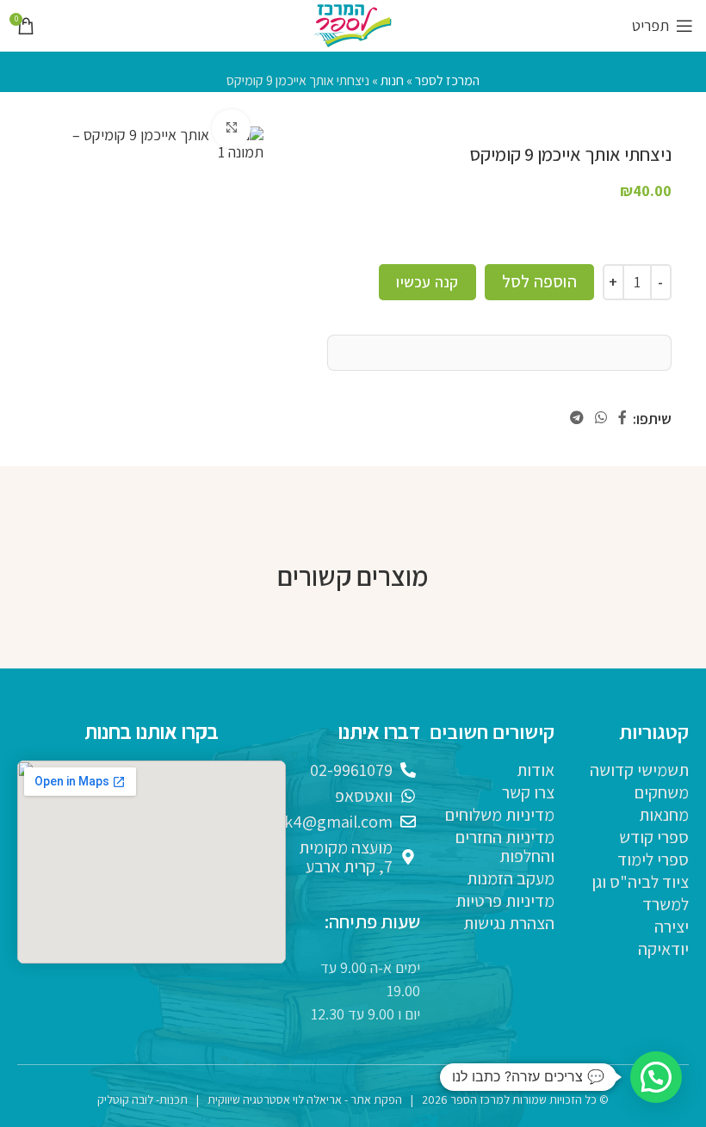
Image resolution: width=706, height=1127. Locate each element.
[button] (656, 1077)
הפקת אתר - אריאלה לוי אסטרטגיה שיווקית (304, 1099)
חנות (392, 80)
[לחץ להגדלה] (231, 128)
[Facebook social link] (623, 418)
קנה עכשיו (427, 282)
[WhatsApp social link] (600, 418)
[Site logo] (353, 24)
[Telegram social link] (576, 418)
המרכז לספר (447, 80)
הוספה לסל (539, 281)
